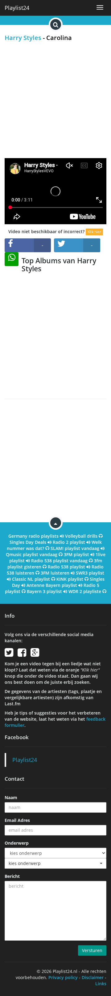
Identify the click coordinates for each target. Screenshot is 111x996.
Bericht (12, 876)
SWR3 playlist (90, 573)
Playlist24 (17, 7)
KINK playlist (69, 579)
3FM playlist (76, 554)
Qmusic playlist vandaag (31, 554)
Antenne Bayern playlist (52, 585)
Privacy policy (63, 977)
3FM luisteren (55, 573)
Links (100, 983)
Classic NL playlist (31, 579)
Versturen (92, 950)
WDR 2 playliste (84, 591)
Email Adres (17, 820)
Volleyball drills (81, 536)
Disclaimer (93, 977)
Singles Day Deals (28, 542)
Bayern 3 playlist (44, 591)
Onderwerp (17, 843)
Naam (11, 797)
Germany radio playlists (33, 536)
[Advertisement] (55, 99)
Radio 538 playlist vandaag (59, 561)
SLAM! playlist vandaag (75, 548)
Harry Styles (23, 38)
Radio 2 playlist (69, 542)
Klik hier (94, 231)
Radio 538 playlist (66, 567)
